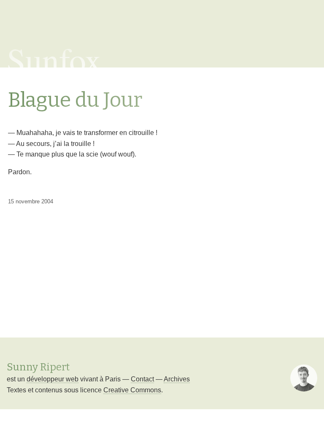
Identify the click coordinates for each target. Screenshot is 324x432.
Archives (177, 379)
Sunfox (54, 59)
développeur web (52, 379)
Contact (142, 379)
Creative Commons (132, 390)
